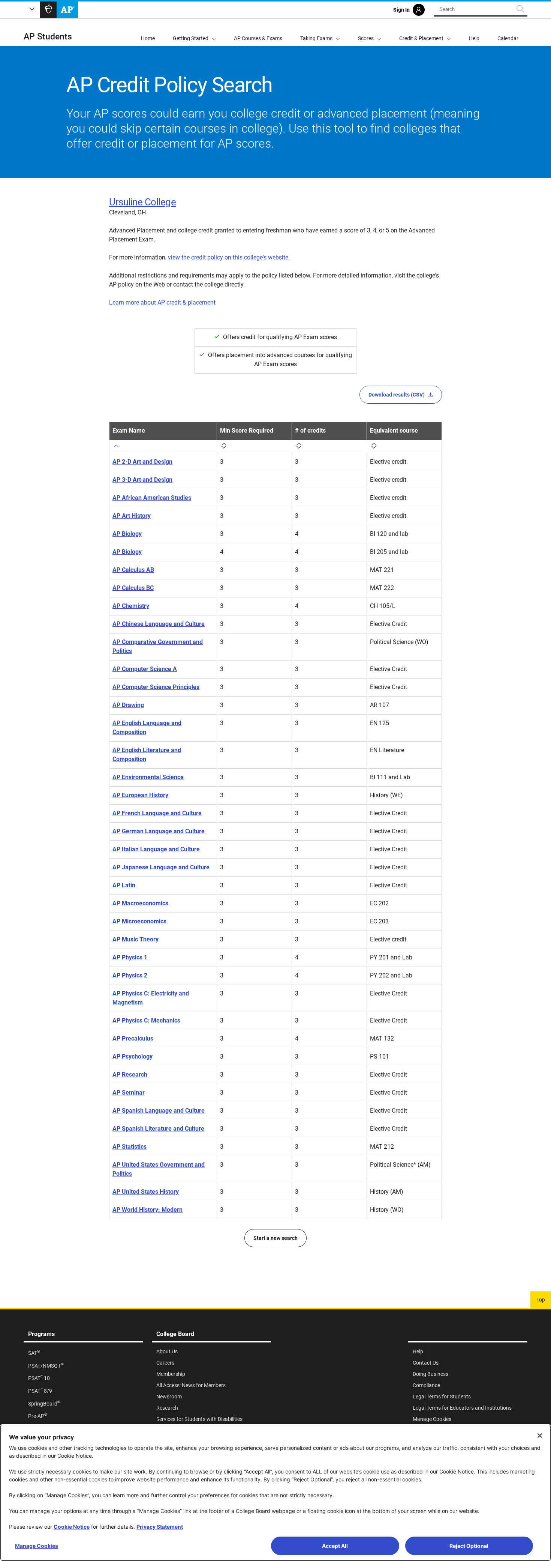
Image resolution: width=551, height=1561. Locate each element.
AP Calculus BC (133, 587)
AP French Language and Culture (157, 813)
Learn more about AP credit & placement (162, 302)
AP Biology (127, 533)
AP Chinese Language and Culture (158, 623)
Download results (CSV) (396, 395)
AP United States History (145, 1191)
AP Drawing (128, 705)
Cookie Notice (72, 1526)
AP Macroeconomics (140, 903)
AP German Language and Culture (158, 831)
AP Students (48, 37)
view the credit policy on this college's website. (229, 257)
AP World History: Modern (147, 1209)
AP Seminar (128, 1092)
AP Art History (131, 515)
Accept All (335, 1546)
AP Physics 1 (129, 957)
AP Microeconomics (139, 921)
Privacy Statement (159, 1526)
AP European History (140, 795)
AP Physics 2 (129, 975)
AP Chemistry (130, 605)
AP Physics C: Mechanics (146, 1020)
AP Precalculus (132, 1038)
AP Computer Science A (144, 669)
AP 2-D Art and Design (142, 461)
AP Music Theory (135, 939)
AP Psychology (132, 1056)
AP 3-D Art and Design (142, 479)
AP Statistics (129, 1146)
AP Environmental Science (148, 777)
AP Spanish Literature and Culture (158, 1128)
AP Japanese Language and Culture (161, 867)
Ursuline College (142, 202)
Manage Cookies (36, 1546)
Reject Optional (468, 1546)
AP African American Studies (151, 497)
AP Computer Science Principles (155, 687)
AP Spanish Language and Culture (158, 1110)
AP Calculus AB (133, 569)
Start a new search (275, 1238)
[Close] (540, 1435)
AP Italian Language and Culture (156, 849)
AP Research (129, 1074)
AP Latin (123, 885)
